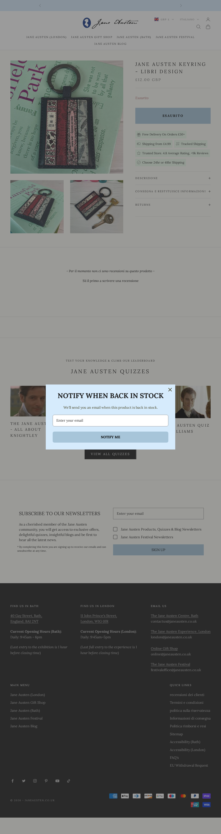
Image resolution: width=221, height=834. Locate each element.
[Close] (170, 389)
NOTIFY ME (110, 437)
